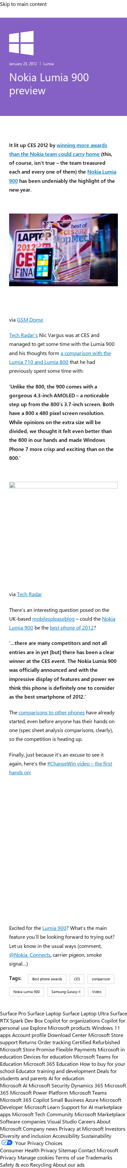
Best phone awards (47, 978)
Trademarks (99, 1157)
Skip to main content (23, 3)
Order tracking (54, 1042)
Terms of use (69, 1157)
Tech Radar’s (23, 334)
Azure (91, 1099)
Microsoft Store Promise (27, 1049)
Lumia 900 (54, 927)
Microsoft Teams (88, 1092)
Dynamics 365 (87, 1085)
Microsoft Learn (42, 1106)
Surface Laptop (44, 1013)
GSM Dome (30, 319)
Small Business (67, 1099)
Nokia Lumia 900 (26, 991)
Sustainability (96, 1135)
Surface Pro (13, 1013)
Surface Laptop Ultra (86, 1013)
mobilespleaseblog (53, 618)
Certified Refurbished (96, 1042)
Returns (27, 1042)
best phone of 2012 (72, 627)
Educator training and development (55, 1070)
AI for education (66, 1078)
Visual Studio (62, 1121)
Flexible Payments (76, 1049)
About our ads (69, 1164)
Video (96, 991)
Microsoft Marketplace (100, 1114)
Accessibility (66, 1135)
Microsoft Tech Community (42, 1114)
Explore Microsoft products (60, 1027)
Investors (115, 1128)
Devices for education (47, 1056)
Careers (86, 1121)
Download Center (67, 1034)
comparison (101, 978)
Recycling (40, 1164)
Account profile (29, 1034)
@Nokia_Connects (29, 954)
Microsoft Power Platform (39, 1092)
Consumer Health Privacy (28, 1150)
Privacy (9, 1157)
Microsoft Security (49, 1085)
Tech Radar (29, 594)
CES (77, 978)
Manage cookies (36, 1157)
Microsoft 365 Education (50, 1063)
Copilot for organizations (72, 1020)
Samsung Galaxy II (65, 991)
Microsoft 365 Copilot (24, 1099)
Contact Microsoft (98, 1150)
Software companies (23, 1121)
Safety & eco (14, 1164)
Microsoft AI (13, 1085)
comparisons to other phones (52, 712)
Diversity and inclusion (25, 1135)
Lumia (48, 63)
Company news (40, 1128)
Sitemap (67, 1150)
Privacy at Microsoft (81, 1128)
